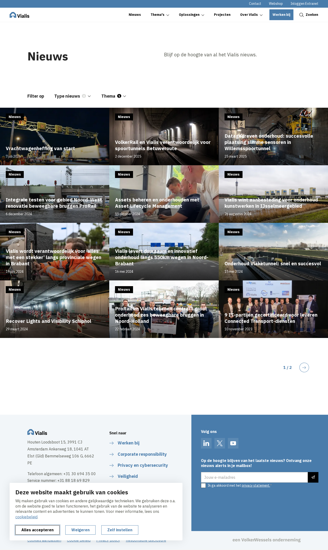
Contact (255, 3)
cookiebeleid (26, 517)
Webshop (276, 3)
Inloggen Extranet (304, 3)
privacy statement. (256, 485)
